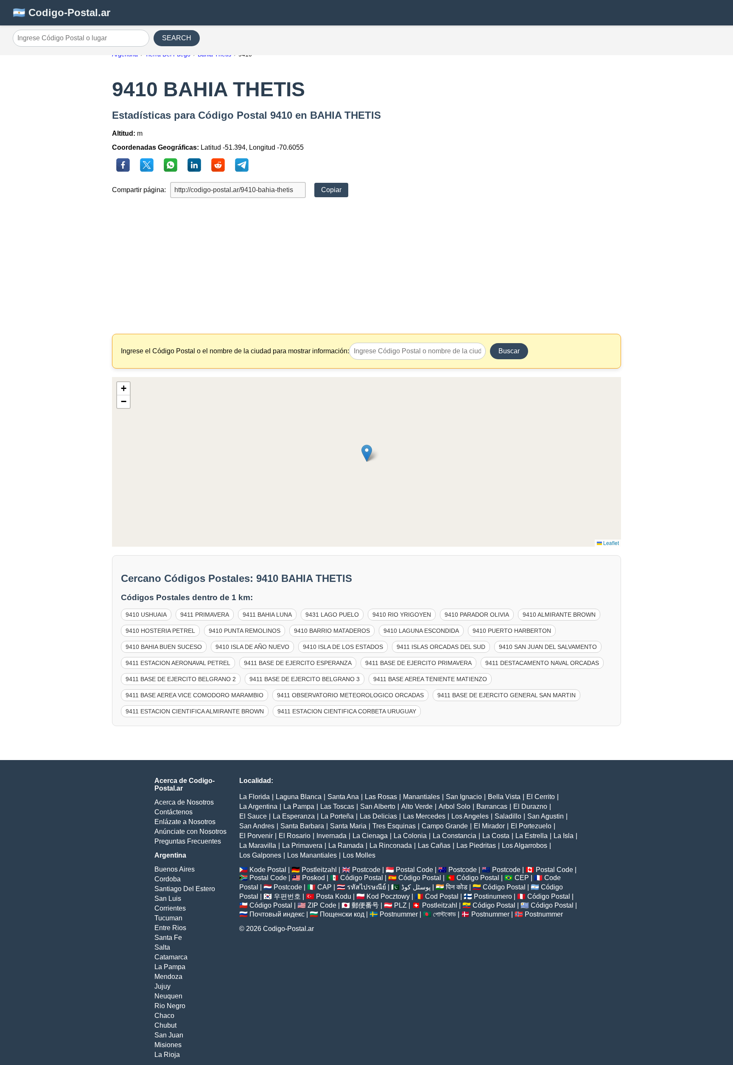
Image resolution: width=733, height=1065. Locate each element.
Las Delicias (378, 816)
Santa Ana (343, 796)
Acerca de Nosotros (184, 802)
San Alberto (377, 806)
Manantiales (421, 796)
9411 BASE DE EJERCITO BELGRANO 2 (181, 679)
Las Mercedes (424, 816)
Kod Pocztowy (388, 896)
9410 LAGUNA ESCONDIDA (421, 630)
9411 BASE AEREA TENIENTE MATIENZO (430, 679)
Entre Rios (170, 927)
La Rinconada (390, 845)
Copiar (331, 189)
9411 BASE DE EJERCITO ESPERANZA (298, 663)
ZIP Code (322, 905)
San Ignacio (464, 796)
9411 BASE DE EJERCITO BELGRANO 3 (304, 679)
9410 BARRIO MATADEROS (332, 630)
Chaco (164, 1015)
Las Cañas (434, 845)
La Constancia (454, 835)
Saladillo (508, 816)
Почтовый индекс (277, 914)
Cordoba (167, 879)
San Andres (256, 826)
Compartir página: (139, 189)
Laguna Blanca (299, 796)
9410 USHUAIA (146, 614)
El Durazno (530, 806)
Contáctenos (173, 812)
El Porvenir (256, 835)
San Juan (168, 1035)
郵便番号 (365, 905)
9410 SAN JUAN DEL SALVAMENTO (548, 646)
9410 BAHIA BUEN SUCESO (164, 646)
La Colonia (410, 835)
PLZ (400, 905)
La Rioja (167, 1054)
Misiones (168, 1044)
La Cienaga (370, 835)
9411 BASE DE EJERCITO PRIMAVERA (418, 663)
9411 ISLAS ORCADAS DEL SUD (441, 646)
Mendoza (168, 976)
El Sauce (253, 816)
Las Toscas (337, 806)
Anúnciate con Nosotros (190, 831)
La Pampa (169, 966)
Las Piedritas (476, 845)
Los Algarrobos (524, 845)
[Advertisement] (366, 266)
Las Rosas (381, 796)
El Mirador (489, 826)
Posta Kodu (333, 896)
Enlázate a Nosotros (184, 821)
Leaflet (610, 542)
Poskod (313, 877)
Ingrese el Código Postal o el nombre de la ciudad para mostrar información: (235, 351)
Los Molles (359, 855)
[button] (366, 453)
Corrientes (170, 908)
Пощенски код (342, 914)
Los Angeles (470, 816)
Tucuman (168, 918)
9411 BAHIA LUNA (267, 614)
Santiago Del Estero (184, 888)
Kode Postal (267, 869)
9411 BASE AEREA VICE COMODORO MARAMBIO (194, 695)
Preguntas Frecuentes (187, 841)
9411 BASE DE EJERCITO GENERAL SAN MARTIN (506, 695)
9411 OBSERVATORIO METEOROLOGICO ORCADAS (350, 695)
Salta (162, 947)
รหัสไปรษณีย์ (366, 887)
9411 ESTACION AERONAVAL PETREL (178, 663)
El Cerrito (540, 796)
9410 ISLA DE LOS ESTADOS (343, 646)
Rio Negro (169, 1005)
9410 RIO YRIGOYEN (401, 614)
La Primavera (302, 845)
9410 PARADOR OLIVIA (477, 614)
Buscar (509, 351)
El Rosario (295, 835)
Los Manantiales (312, 855)
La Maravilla (257, 845)
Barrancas (491, 806)
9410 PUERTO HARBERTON (512, 630)
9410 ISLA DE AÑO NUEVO (252, 646)
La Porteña (337, 816)
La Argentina (258, 806)
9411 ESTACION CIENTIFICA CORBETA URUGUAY (346, 711)
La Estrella (531, 835)
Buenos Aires (174, 869)
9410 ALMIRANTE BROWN (559, 614)
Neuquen (168, 996)
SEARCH (176, 38)
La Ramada (346, 845)
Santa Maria (348, 826)
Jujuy (162, 986)
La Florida (254, 796)
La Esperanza (294, 816)
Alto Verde (417, 806)
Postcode (366, 869)
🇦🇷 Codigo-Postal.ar (61, 12)
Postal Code (414, 869)
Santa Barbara (302, 826)
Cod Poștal (442, 896)
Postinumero (493, 896)
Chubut (165, 1025)
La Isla (564, 835)
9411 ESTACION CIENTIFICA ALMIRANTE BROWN (195, 711)
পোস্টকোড (444, 914)
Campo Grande (445, 826)
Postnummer (399, 914)
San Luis (167, 898)
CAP (324, 887)
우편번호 (287, 896)
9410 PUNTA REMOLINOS (244, 630)
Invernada (331, 835)
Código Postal (361, 877)
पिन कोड (456, 887)
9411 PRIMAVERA (204, 614)
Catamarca (170, 957)
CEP (522, 877)
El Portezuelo (531, 826)
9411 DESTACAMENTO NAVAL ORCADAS (542, 663)
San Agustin (545, 816)
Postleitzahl (319, 869)
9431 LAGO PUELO (332, 614)
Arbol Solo (454, 806)
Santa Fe (168, 937)
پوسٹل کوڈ (416, 887)
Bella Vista (504, 796)
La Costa (495, 835)
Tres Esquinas (394, 826)
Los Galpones (260, 855)
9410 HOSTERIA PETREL (160, 630)
